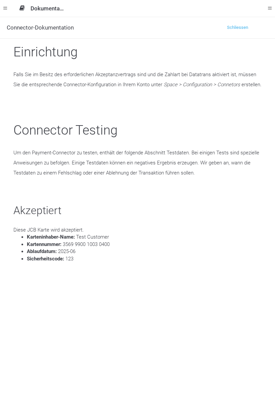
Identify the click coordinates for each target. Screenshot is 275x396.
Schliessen (237, 27)
